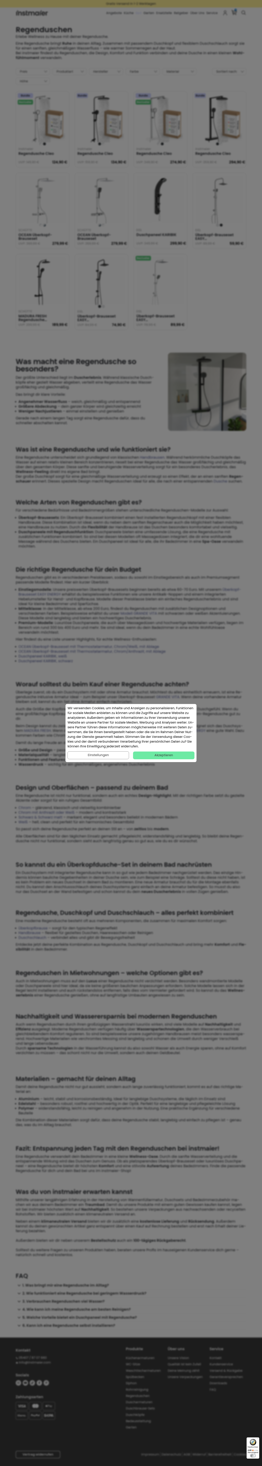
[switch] (253, 1455)
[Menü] (257, 1439)
